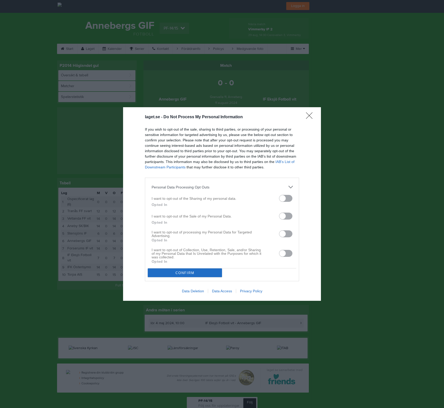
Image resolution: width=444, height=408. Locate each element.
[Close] (311, 117)
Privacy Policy (251, 291)
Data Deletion (193, 291)
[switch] (285, 198)
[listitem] (222, 187)
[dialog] (222, 204)
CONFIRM (185, 273)
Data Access (222, 291)
